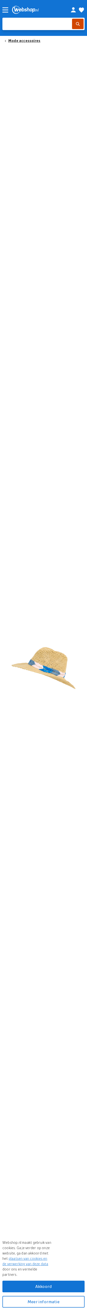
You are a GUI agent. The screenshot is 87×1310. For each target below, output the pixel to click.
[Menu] (5, 10)
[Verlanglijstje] (81, 10)
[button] (43, 665)
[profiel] (73, 10)
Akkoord (43, 1286)
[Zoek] (78, 24)
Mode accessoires (24, 40)
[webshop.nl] (36, 10)
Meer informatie (43, 1301)
